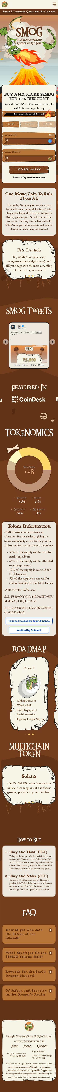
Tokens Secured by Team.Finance (29, 620)
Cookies (42, 1046)
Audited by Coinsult (29, 630)
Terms (14, 1046)
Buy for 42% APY (29, 169)
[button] (29, 934)
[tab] (29, 934)
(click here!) (42, 856)
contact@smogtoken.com (29, 1041)
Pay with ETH (10, 135)
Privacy (27, 1046)
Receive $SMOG (12, 152)
